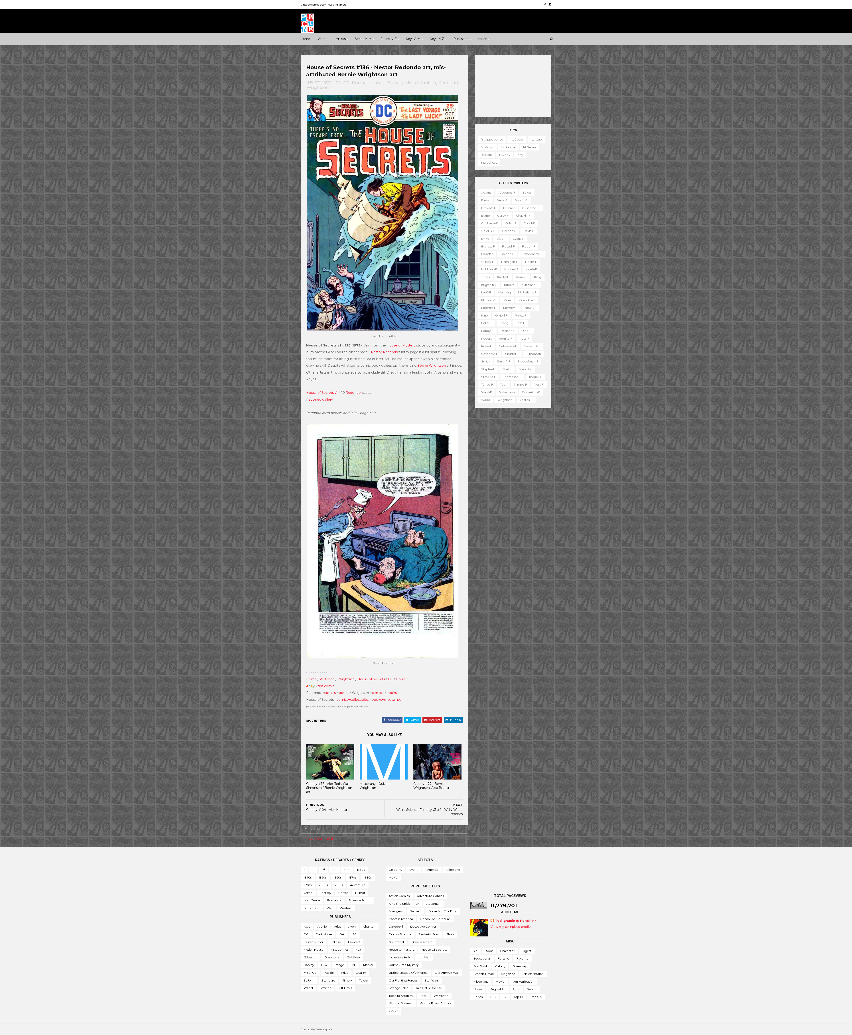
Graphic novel (483, 974)
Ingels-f (531, 269)
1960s (337, 877)
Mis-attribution (420, 82)
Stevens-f (488, 377)
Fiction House (313, 949)
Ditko (485, 238)
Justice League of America (408, 972)
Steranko (525, 369)
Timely (347, 980)
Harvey (309, 965)
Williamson (507, 392)
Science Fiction (360, 900)
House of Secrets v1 (322, 393)
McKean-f (488, 300)
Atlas (337, 926)
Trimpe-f (520, 384)
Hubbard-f (489, 269)
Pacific (329, 972)
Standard (328, 980)
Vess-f (539, 384)
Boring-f (521, 200)
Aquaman (433, 903)
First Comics (339, 949)
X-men (393, 1011)
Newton (530, 307)
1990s (308, 885)
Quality (361, 972)
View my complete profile (511, 927)
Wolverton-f (531, 392)
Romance (334, 900)
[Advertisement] (513, 86)
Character (507, 951)
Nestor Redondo (384, 352)
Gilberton (310, 957)
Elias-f (501, 238)
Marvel (368, 965)
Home (305, 39)
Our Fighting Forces (403, 980)
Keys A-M (413, 39)
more (482, 39)
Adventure (357, 885)
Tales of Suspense (429, 988)
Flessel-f (508, 246)
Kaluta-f (503, 277)
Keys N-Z (437, 39)
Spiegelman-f (528, 361)
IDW (324, 965)
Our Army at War (447, 972)
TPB (493, 997)
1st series (529, 147)
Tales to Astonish (401, 995)
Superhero (312, 908)
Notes (477, 989)
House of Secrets (385, 82)
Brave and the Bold (443, 911)
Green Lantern (422, 942)
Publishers (461, 39)
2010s (339, 885)
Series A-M (363, 39)
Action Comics (399, 896)
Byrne (485, 215)
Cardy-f (503, 215)
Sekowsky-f (508, 346)
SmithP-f (503, 361)
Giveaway (520, 966)
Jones (485, 277)
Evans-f (518, 238)
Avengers (395, 911)
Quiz (516, 989)
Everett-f (488, 246)
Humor (360, 892)
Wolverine (441, 995)
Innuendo (432, 869)
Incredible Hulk (399, 957)
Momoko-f (527, 300)
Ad (475, 951)
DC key (504, 154)
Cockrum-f (489, 223)
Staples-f (488, 369)
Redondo (448, 82)
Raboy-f (487, 330)
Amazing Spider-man (404, 903)
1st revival (508, 147)
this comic (326, 686)
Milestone (453, 869)
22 (338, 82)
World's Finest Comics (435, 1003)
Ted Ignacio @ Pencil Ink (515, 921)
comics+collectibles (353, 700)
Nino (484, 315)
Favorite (523, 958)
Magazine (508, 974)
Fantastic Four (429, 934)
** (313, 869)
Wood (485, 400)
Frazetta (487, 254)
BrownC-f (488, 208)
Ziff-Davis (345, 988)
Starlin (506, 369)
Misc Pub (310, 972)
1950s (322, 877)
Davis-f (528, 231)
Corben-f (509, 231)
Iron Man (424, 957)
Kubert (509, 285)
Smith (485, 361)
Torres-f (487, 384)
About (323, 39)
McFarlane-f (527, 292)
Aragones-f (507, 192)
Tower (363, 980)
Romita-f (505, 338)
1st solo (486, 154)
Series (478, 997)
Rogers (486, 338)
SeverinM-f (489, 354)
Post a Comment (319, 839)
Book (489, 951)
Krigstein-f (489, 285)
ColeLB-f (488, 231)
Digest (526, 951)
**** (334, 869)
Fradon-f (528, 246)
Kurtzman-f (529, 285)
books (344, 693)
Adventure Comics (430, 896)
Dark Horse (324, 934)
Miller (507, 300)
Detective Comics (423, 926)
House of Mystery (401, 345)
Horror (359, 82)
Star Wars (431, 980)
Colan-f (510, 223)
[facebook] (545, 4)
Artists (341, 39)
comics (330, 693)
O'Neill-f (501, 315)
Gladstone (332, 957)
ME (353, 965)
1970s (327, 82)
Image (339, 965)
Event (413, 869)
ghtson (349, 679)
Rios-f (526, 330)
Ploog (504, 323)
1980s (368, 877)
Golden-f (507, 254)
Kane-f (521, 277)
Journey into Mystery (403, 965)
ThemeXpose (324, 1029)
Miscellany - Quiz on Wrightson (375, 786)
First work (480, 966)
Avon (352, 926)
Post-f (520, 323)
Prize (344, 972)
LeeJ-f (486, 292)
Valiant (308, 988)
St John (309, 980)
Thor (423, 995)
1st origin (487, 147)
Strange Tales (398, 988)
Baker (527, 192)
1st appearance (492, 139)
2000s (323, 885)
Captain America (401, 919)
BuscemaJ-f (531, 208)
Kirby (537, 277)
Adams (486, 192)
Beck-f (502, 200)
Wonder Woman (400, 1003)
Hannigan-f (509, 261)
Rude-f (486, 346)
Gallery (500, 966)
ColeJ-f (529, 223)
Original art (497, 989)
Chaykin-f (523, 215)
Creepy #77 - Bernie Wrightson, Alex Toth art (432, 786)
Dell (342, 934)
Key (520, 154)
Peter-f (486, 323)
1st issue (536, 139)
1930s (361, 869)
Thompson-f (512, 377)
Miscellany (480, 981)
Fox (358, 949)
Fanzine (503, 958)
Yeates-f (526, 400)
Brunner (509, 208)
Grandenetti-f (531, 254)
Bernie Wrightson (431, 366)
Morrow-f (510, 307)
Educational (482, 958)
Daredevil (396, 926)
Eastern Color (313, 942)
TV (505, 997)
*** (317, 82)
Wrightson (318, 87)
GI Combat (396, 942)
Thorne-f (535, 377)
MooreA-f (488, 307)
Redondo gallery (319, 400)
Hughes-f (511, 269)
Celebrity (395, 869)
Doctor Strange (400, 934)
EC (355, 934)
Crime (308, 892)
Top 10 (518, 997)
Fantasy (325, 892)
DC (346, 82)
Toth (503, 384)
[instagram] (550, 4)
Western (346, 908)
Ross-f (524, 338)
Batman (415, 911)
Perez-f (521, 315)
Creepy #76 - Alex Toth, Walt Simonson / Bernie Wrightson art (329, 788)
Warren (326, 988)
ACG (307, 926)
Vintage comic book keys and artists (323, 4)
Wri (340, 679)
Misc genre (312, 900)
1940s (308, 877)
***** (347, 869)
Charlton (369, 926)
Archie (322, 926)
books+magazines (386, 700)
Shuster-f (512, 354)
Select (531, 989)
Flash (450, 934)
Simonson (534, 354)
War (330, 908)
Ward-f (486, 392)
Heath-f (531, 261)
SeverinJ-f (532, 346)
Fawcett (354, 942)
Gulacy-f (487, 261)
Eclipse (336, 942)
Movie (393, 877)
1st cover (517, 139)
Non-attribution (523, 981)
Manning (504, 292)
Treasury (536, 997)
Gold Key (353, 957)
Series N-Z (389, 39)
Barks (485, 200)
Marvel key (489, 162)
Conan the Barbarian (435, 919)
